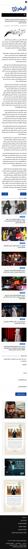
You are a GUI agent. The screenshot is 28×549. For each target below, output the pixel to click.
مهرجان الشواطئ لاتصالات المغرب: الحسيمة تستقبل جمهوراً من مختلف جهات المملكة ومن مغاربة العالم (14, 297)
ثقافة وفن (6, 26)
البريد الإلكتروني (22, 380)
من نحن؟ (24, 517)
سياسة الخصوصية (22, 530)
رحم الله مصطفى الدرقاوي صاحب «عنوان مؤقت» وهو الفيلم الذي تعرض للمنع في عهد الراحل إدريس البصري (14, 221)
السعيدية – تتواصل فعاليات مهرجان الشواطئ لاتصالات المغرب (14, 246)
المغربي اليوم (22, 26)
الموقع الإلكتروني (22, 387)
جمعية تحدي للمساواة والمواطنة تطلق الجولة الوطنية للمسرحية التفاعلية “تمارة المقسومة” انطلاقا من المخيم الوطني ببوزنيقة (14, 348)
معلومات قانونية (22, 526)
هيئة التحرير (23, 520)
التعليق (24, 364)
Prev (22, 194)
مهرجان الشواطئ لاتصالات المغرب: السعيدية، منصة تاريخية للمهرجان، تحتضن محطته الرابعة (14, 271)
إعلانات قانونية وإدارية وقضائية (19, 533)
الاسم (24, 373)
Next (6, 194)
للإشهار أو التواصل (22, 523)
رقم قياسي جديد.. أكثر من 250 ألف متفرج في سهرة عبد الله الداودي (14, 322)
